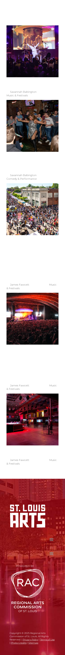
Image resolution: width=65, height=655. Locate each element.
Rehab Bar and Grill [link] (31, 161)
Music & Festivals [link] (17, 95)
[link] (8, 7)
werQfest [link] (30, 82)
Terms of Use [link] (47, 639)
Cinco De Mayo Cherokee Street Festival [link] (29, 258)
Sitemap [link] (33, 642)
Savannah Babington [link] (23, 91)
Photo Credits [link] (19, 642)
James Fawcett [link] (19, 284)
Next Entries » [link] (20, 473)
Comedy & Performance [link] (21, 178)
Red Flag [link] (27, 450)
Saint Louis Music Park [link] (20, 363)
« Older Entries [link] (46, 473)
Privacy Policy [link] (30, 639)
